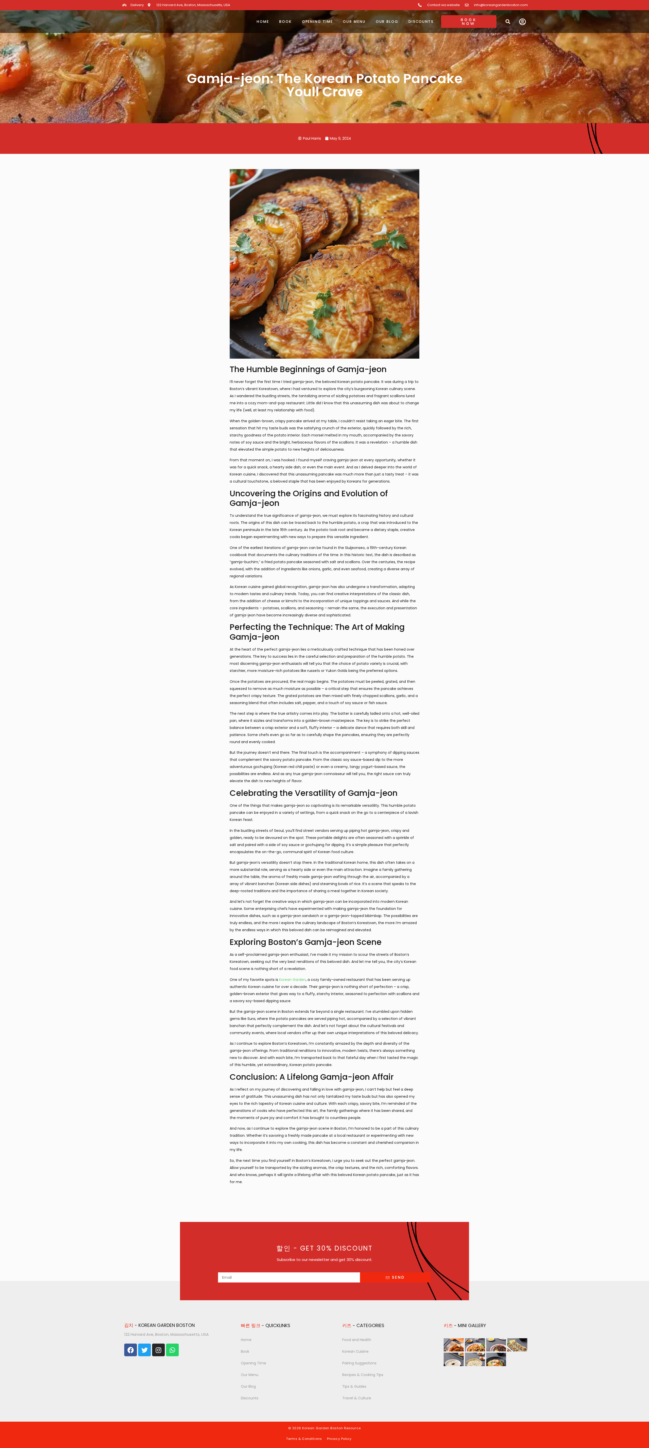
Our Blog (387, 21)
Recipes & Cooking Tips (362, 1374)
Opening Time (317, 21)
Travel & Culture (356, 1398)
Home (263, 21)
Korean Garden (292, 979)
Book (285, 21)
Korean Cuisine (355, 1351)
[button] (507, 21)
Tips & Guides (354, 1386)
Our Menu (354, 21)
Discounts (421, 21)
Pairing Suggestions (359, 1363)
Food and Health (356, 1339)
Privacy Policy (339, 1439)
